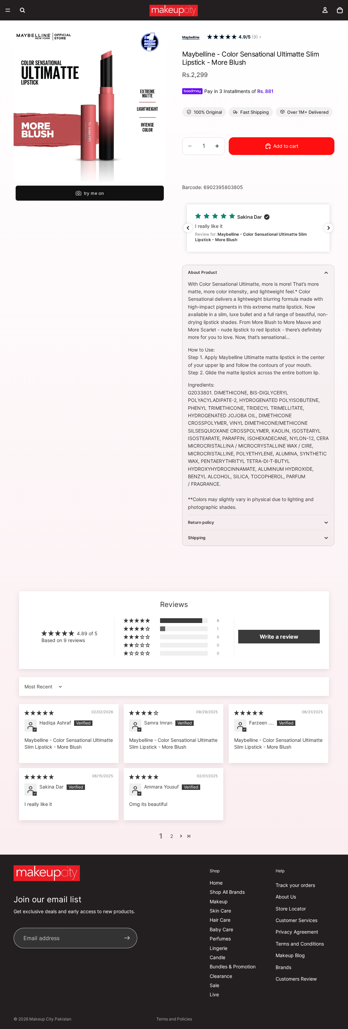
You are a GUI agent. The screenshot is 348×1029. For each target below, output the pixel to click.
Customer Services (296, 920)
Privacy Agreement (297, 932)
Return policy (201, 522)
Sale (214, 985)
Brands (283, 967)
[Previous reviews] (188, 227)
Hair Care (220, 920)
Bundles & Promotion (233, 967)
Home (216, 883)
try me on (94, 193)
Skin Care (220, 911)
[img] (39, 713)
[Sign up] (127, 938)
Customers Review (296, 979)
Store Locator (291, 908)
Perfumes (220, 938)
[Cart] (339, 10)
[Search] (22, 10)
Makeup (219, 901)
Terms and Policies (174, 1019)
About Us (286, 897)
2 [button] (171, 836)
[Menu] (8, 10)
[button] (222, 37)
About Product (202, 272)
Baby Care (221, 929)
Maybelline (190, 37)
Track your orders (295, 885)
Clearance (221, 976)
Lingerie (218, 948)
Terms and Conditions (300, 944)
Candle (217, 957)
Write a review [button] (279, 636)
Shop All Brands (227, 892)
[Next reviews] (328, 227)
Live (214, 995)
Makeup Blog (290, 955)
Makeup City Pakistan (50, 1019)
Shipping (197, 537)
